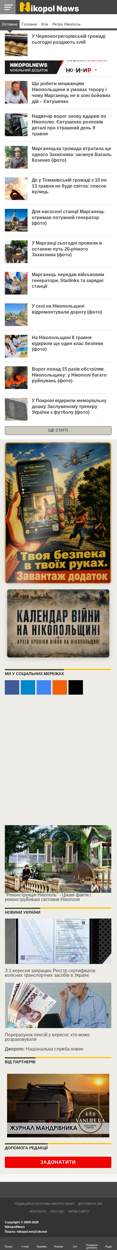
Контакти (38, 1211)
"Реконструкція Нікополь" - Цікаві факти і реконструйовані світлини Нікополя (48, 897)
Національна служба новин (54, 1049)
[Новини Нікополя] (48, 7)
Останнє (10, 24)
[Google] (44, 687)
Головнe (29, 24)
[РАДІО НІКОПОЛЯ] (58, 623)
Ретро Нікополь (66, 24)
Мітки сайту (78, 1211)
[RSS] (60, 687)
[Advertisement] (58, 760)
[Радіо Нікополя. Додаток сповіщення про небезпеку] (58, 513)
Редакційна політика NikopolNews (44, 1203)
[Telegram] (28, 687)
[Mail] (75, 687)
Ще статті (58, 430)
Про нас (57, 1211)
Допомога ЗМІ (90, 1203)
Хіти (44, 24)
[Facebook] (12, 687)
